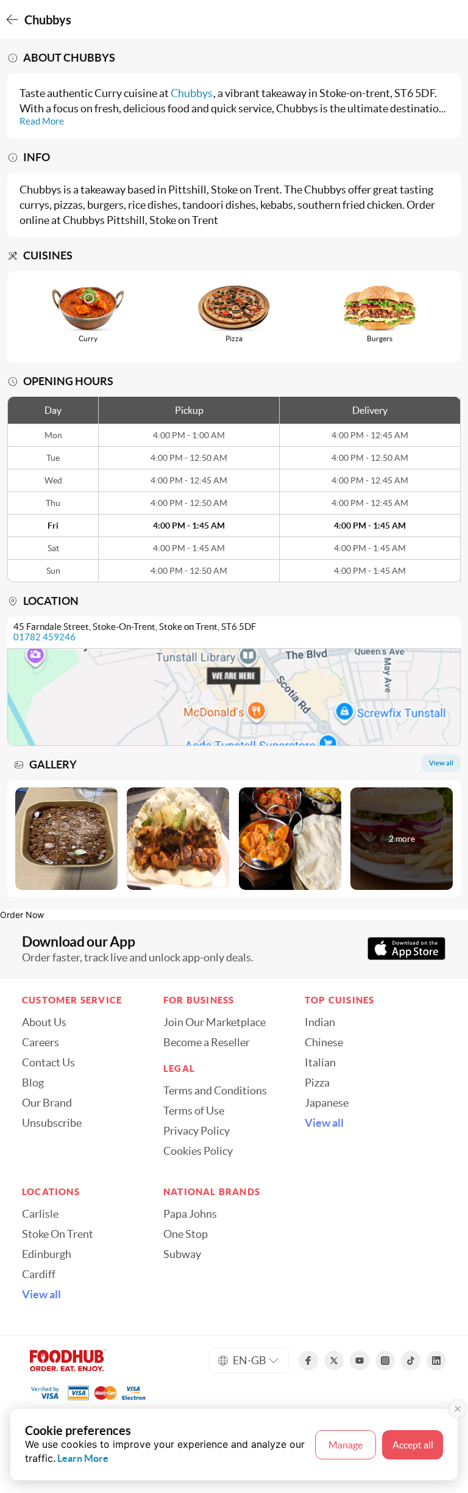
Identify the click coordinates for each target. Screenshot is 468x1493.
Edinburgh (46, 1254)
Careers (40, 1042)
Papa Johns (190, 1214)
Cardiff (38, 1274)
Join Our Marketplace (214, 1022)
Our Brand (47, 1103)
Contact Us (48, 1063)
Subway (182, 1254)
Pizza (317, 1083)
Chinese (324, 1042)
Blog (33, 1083)
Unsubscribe (52, 1123)
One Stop (185, 1234)
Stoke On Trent (57, 1234)
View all (324, 1123)
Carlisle (40, 1214)
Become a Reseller (206, 1042)
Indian (320, 1022)
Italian (320, 1063)
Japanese (327, 1103)
